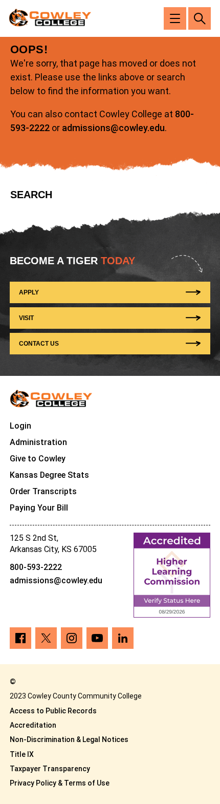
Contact (39, 343)
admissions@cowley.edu (113, 127)
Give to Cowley (37, 458)
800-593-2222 (36, 567)
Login (20, 426)
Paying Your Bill (39, 508)
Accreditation (33, 725)
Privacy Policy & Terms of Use (59, 783)
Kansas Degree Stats (49, 475)
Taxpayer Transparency (50, 769)
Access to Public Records (53, 711)
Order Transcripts (43, 491)
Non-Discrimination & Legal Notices (69, 739)
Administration (38, 442)
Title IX (22, 754)
